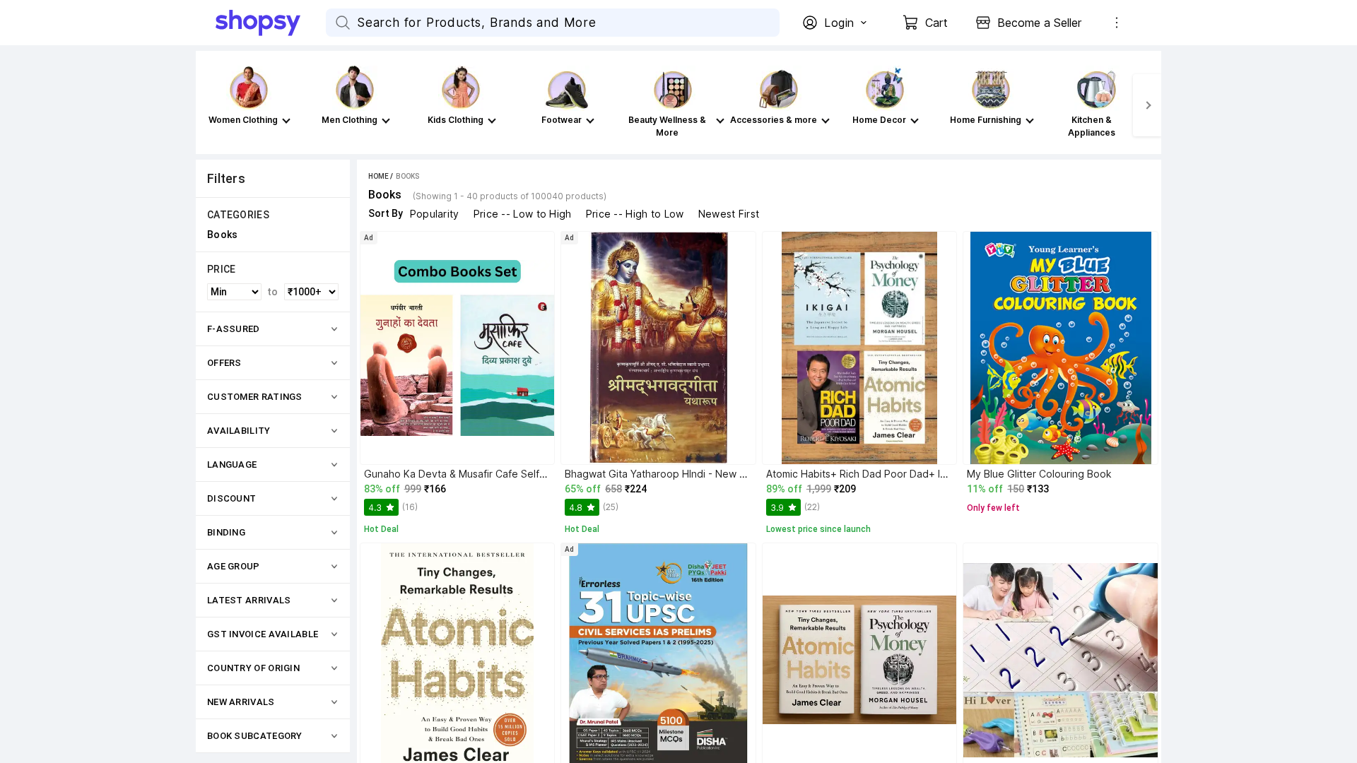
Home (378, 176)
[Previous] (210, 105)
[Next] (1147, 105)
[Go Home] (271, 22)
